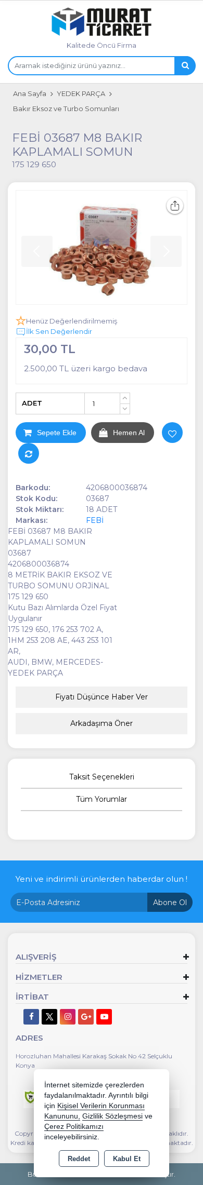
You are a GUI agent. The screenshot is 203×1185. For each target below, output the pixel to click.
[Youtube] (104, 1017)
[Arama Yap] (184, 65)
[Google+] (86, 1017)
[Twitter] (49, 1017)
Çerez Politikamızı (74, 1126)
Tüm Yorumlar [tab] (101, 799)
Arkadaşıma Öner (101, 723)
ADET (32, 403)
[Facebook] (31, 1017)
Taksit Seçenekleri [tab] (101, 777)
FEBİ (95, 520)
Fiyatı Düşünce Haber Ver (101, 697)
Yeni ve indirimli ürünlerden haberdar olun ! (101, 879)
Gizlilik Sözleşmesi (112, 1116)
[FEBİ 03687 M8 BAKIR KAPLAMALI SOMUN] (101, 247)
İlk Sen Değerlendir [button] (59, 331)
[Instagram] (67, 1017)
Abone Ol (170, 902)
